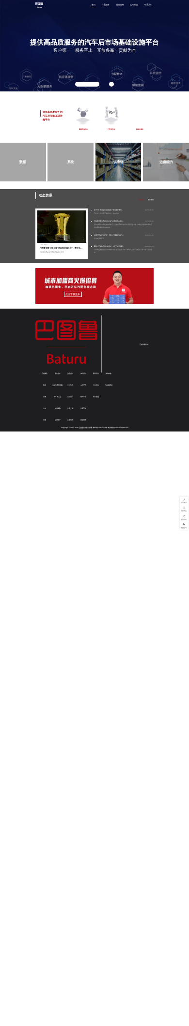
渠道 (44, 420)
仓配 (44, 408)
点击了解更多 (72, 294)
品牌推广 (58, 420)
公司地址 (96, 385)
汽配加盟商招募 (57, 385)
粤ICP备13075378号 (100, 428)
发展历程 (70, 397)
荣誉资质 (70, 420)
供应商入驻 (57, 397)
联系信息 (96, 397)
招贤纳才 (83, 420)
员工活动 (83, 408)
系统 (44, 397)
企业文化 (70, 408)
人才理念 (83, 385)
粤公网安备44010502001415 (118, 428)
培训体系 (83, 397)
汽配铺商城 (108, 385)
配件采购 (58, 408)
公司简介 (70, 385)
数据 (44, 385)
